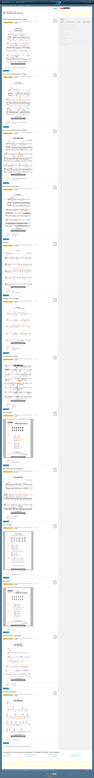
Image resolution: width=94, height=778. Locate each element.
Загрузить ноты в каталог (55, 1)
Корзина (84, 1)
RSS (56, 770)
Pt (91, 5)
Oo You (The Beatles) (6, 754)
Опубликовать (21, 5)
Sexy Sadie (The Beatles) (52, 756)
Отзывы (14, 770)
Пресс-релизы (41, 770)
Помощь (6, 770)
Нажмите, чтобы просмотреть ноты (18, 45)
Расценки (45, 770)
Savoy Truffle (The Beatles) (52, 754)
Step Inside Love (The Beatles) (76, 754)
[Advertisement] (75, 13)
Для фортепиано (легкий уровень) (66, 38)
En (89, 5)
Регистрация (90, 2)
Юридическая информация (51, 770)
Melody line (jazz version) (64, 34)
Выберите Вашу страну (89, 770)
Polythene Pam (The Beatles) (31, 754)
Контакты (17, 770)
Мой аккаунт (89, 1)
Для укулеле (62, 41)
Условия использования (34, 770)
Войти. (31, 746)
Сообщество (28, 5)
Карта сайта (21, 770)
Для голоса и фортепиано (65, 29)
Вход (86, 2)
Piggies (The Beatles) (6, 756)
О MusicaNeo (10, 770)
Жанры (10, 5)
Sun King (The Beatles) (75, 756)
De (90, 5)
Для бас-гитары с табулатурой (65, 43)
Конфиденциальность (27, 770)
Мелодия (62, 31)
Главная (3, 770)
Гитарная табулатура (64, 45)
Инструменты (4, 5)
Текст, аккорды (63, 36)
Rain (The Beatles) (29, 756)
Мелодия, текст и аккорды (65, 33)
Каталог (15, 5)
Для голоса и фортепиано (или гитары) (67, 24)
